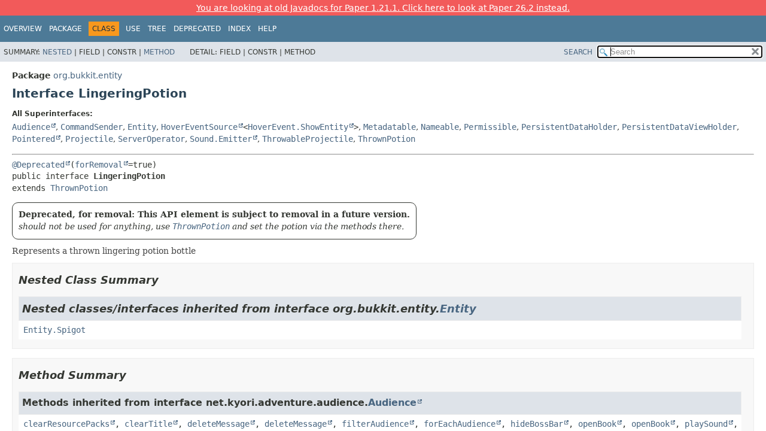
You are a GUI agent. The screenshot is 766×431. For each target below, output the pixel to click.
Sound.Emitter (221, 139)
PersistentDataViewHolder (679, 127)
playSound (706, 424)
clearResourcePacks (66, 424)
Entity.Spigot (54, 330)
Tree (157, 29)
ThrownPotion (386, 139)
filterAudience (375, 424)
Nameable (440, 127)
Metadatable (389, 127)
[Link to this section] (167, 280)
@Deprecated (38, 164)
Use (133, 29)
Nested (57, 52)
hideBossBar (536, 424)
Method (159, 52)
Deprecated (197, 29)
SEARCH (578, 52)
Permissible (490, 127)
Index (239, 29)
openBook (597, 424)
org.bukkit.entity (87, 75)
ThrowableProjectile (307, 139)
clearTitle (148, 424)
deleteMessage (218, 424)
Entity (141, 127)
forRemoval (99, 164)
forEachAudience (460, 424)
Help (267, 29)
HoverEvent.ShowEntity (298, 127)
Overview (23, 29)
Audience (31, 127)
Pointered (33, 139)
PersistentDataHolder (569, 127)
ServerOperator (151, 139)
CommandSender (91, 127)
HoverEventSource (199, 127)
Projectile (89, 139)
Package (65, 29)
